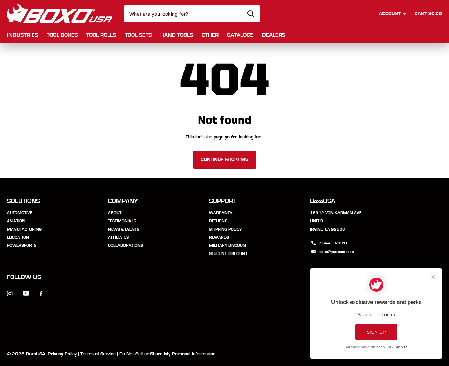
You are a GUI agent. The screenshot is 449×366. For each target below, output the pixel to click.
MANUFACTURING (24, 229)
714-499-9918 (334, 243)
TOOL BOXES (62, 35)
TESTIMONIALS (122, 221)
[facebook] (41, 293)
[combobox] (191, 13)
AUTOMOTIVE (19, 213)
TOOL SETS (138, 35)
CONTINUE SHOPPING (224, 159)
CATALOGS (240, 35)
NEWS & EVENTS (123, 229)
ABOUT (114, 213)
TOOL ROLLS (101, 35)
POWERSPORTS (21, 245)
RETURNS (218, 221)
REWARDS (219, 237)
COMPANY (123, 201)
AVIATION (16, 221)
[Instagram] (9, 293)
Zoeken (250, 13)
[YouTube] (26, 293)
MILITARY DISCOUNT (228, 245)
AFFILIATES (118, 237)
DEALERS (274, 35)
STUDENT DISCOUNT (228, 253)
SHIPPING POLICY (225, 229)
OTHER (210, 35)
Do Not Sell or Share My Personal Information (167, 354)
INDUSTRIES (22, 35)
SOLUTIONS (23, 201)
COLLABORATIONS (125, 245)
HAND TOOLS (176, 35)
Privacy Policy (62, 354)
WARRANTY (220, 213)
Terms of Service (98, 354)
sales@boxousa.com (336, 252)
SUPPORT (223, 201)
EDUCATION (18, 237)
